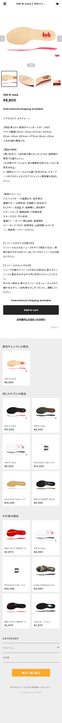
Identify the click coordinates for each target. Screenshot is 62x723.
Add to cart (31, 310)
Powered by (27, 692)
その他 (6, 657)
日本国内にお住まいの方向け (31, 319)
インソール (8, 648)
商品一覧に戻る (31, 672)
